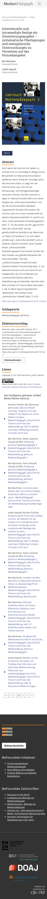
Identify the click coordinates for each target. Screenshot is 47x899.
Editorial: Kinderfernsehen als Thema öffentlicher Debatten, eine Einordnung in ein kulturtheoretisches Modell (21, 608)
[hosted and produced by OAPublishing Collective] (23, 875)
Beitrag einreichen (14, 745)
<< (6, 695)
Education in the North (18, 794)
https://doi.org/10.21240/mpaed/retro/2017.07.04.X (24, 301)
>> (32, 695)
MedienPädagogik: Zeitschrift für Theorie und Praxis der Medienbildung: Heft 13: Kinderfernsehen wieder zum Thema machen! (24, 624)
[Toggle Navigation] (39, 3)
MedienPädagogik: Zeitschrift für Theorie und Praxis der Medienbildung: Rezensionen (24, 593)
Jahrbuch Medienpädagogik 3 (15, 17)
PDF (8, 153)
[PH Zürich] (13, 843)
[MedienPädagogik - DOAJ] (23, 865)
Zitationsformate (12, 360)
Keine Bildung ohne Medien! (21, 769)
